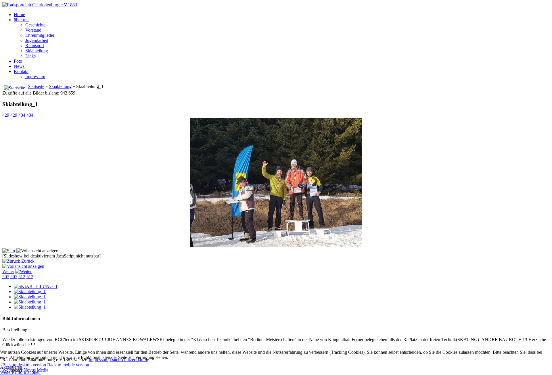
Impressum (35, 76)
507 (5, 276)
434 (21, 115)
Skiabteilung (36, 50)
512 (21, 276)
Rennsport (34, 45)
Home (19, 14)
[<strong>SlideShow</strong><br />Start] (8, 250)
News (19, 66)
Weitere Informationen (20, 372)
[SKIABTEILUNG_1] (35, 286)
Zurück (27, 261)
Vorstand (33, 30)
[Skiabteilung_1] (30, 291)
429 (5, 115)
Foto (18, 61)
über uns (21, 19)
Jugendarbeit (36, 40)
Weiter (8, 271)
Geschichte (35, 24)
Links (30, 55)
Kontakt (21, 71)
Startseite (36, 86)
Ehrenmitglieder (39, 35)
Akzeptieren (11, 367)
